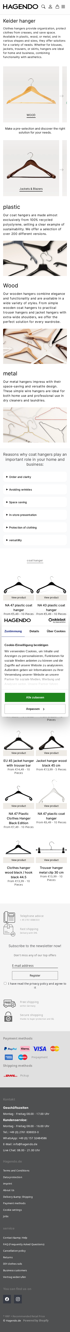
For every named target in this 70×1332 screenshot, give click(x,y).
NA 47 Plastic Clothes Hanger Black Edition (18, 818)
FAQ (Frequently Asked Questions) (23, 1244)
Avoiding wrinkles (20, 489)
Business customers (15, 1270)
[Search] (43, 6)
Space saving (18, 502)
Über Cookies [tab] (56, 631)
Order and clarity (20, 477)
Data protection (12, 1177)
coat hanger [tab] (35, 560)
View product (18, 597)
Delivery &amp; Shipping (18, 1197)
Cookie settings (12, 1210)
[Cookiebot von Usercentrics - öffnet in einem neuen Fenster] (49, 620)
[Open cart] (57, 6)
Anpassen (33, 708)
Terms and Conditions (16, 1170)
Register (35, 975)
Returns (8, 1257)
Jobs (5, 1216)
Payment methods (14, 1203)
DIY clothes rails (12, 1263)
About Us (8, 1190)
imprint (7, 1183)
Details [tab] (34, 631)
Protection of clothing (23, 527)
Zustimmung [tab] (13, 631)
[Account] (50, 6)
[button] (63, 6)
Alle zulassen (35, 697)
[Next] (61, 96)
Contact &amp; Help (15, 1237)
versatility (15, 540)
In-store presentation (23, 514)
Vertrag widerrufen (14, 1277)
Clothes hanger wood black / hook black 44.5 (19, 872)
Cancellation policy (14, 1250)
